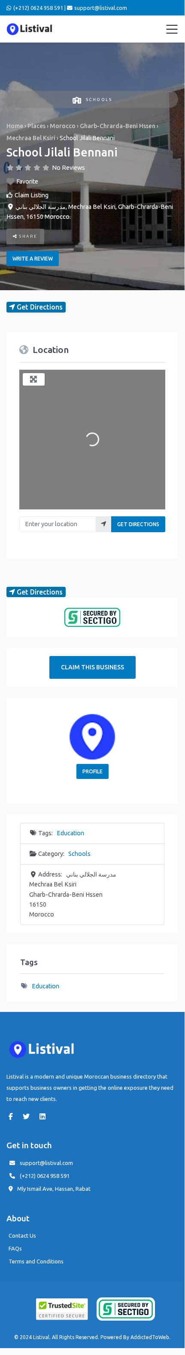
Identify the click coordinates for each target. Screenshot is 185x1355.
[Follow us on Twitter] (28, 1116)
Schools (99, 99)
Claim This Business (92, 667)
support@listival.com (46, 1163)
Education (70, 833)
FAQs (15, 1248)
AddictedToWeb (149, 1337)
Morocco (63, 126)
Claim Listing (32, 195)
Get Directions (138, 524)
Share (28, 236)
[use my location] (104, 524)
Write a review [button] (32, 258)
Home (14, 126)
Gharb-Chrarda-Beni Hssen (117, 126)
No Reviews (68, 167)
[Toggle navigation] (172, 29)
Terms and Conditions (36, 1261)
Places (36, 126)
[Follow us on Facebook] (13, 1116)
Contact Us (22, 1235)
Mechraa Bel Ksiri (30, 138)
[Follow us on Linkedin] (44, 1116)
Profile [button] (92, 771)
